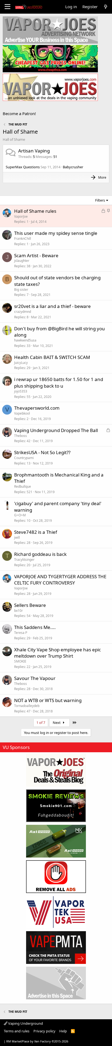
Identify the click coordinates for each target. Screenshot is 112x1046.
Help (63, 1031)
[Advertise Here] (56, 983)
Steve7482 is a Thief (35, 532)
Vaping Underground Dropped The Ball (56, 430)
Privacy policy (44, 1031)
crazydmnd (22, 311)
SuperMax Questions (23, 166)
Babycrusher (73, 166)
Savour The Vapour (34, 678)
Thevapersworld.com (37, 408)
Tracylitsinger (24, 559)
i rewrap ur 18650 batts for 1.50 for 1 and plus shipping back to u (58, 382)
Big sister (21, 289)
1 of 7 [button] (40, 722)
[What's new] (105, 7)
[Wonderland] (56, 912)
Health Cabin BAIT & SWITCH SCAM (52, 357)
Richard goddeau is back (40, 554)
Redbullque (22, 486)
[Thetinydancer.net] (56, 841)
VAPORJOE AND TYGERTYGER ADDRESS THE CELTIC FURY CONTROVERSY (60, 579)
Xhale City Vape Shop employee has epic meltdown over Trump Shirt (57, 652)
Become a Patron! (19, 113)
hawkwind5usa (25, 340)
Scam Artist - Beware (36, 255)
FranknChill (22, 238)
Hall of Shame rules (35, 211)
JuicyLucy (21, 362)
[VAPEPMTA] (56, 947)
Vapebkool (22, 413)
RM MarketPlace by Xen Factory (37, 1041)
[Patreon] (56, 876)
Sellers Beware (30, 605)
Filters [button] (100, 200)
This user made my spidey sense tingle (55, 233)
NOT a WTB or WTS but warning (48, 700)
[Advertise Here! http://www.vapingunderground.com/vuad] (50, 30)
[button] (7, 7)
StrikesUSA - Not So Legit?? (42, 452)
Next (57, 722)
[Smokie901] (56, 805)
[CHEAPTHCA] (50, 58)
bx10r (18, 610)
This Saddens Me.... (35, 627)
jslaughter (21, 260)
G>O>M (20, 515)
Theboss (20, 435)
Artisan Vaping (34, 151)
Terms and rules (16, 1031)
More (102, 177)
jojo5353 (20, 391)
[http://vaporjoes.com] (50, 87)
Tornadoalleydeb (26, 705)
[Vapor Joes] (56, 770)
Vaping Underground (25, 1023)
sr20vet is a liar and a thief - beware (52, 306)
